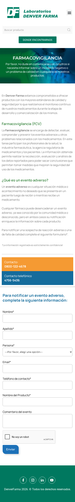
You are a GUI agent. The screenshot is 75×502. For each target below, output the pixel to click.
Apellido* (8, 329)
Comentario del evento (17, 412)
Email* (7, 362)
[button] (69, 12)
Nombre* (8, 312)
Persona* (8, 345)
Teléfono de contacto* (17, 379)
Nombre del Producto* (17, 395)
